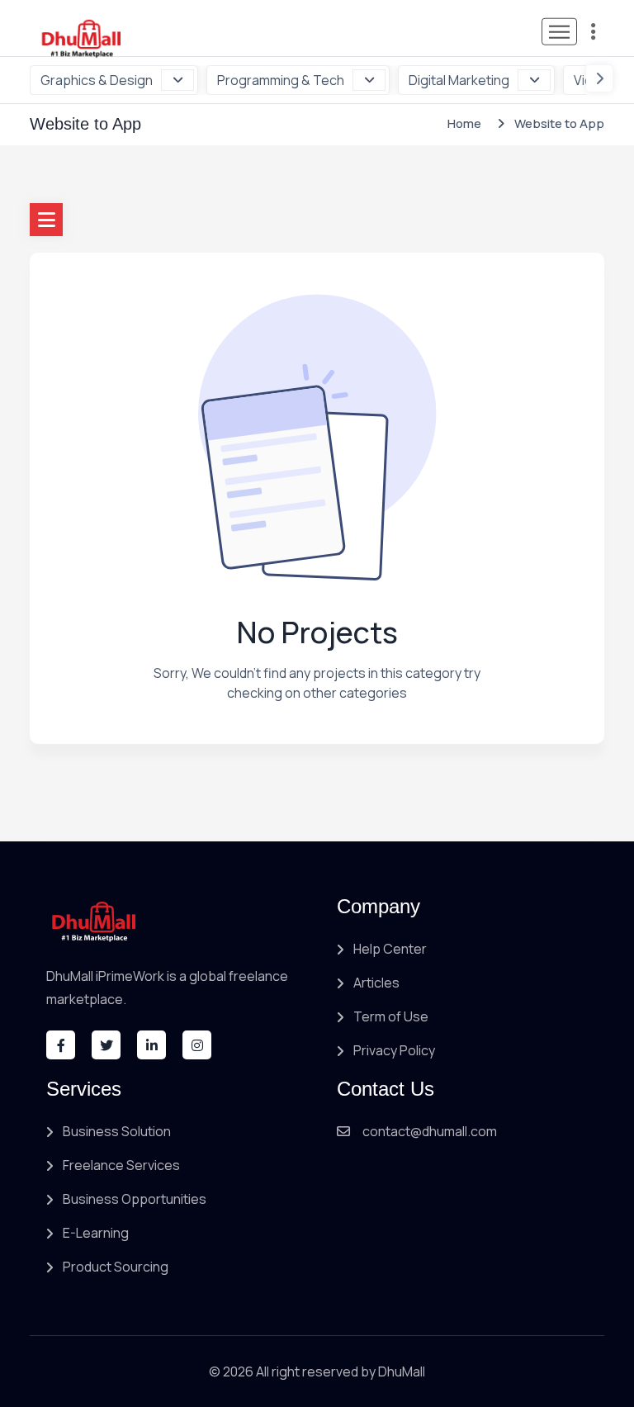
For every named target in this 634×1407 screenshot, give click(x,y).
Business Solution (117, 1131)
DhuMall (401, 1371)
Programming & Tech (280, 80)
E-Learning (96, 1233)
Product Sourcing (115, 1267)
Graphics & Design (96, 80)
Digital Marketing (459, 80)
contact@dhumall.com (429, 1131)
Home (464, 123)
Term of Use (390, 1016)
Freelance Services (121, 1165)
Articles (376, 983)
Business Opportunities (134, 1199)
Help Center (390, 949)
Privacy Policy (394, 1050)
